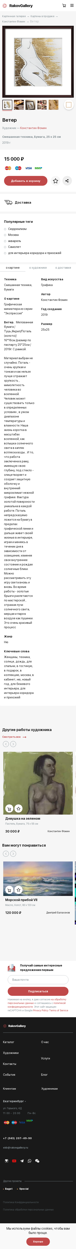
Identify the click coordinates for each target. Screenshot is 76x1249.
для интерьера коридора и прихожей (19, 693)
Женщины (10, 657)
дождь (20, 661)
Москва (26, 675)
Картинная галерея (14, 16)
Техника (24, 657)
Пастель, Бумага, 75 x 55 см (21, 823)
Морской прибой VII (21, 900)
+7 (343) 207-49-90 (17, 1138)
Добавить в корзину (25, 180)
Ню (19, 679)
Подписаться (38, 991)
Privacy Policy (41, 1010)
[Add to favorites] (18, 808)
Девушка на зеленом (22, 819)
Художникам (49, 1088)
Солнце (9, 661)
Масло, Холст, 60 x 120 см (20, 905)
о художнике (38, 267)
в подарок (11, 670)
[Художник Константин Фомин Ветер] (38, 62)
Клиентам (9, 1088)
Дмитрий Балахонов (58, 912)
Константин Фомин (13, 21)
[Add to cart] (9, 808)
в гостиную (24, 666)
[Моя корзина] (64, 6)
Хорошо (38, 1241)
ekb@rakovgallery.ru (15, 1147)
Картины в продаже (42, 16)
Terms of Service (58, 1010)
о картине (13, 267)
